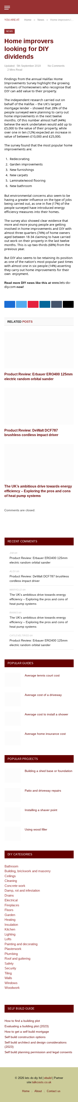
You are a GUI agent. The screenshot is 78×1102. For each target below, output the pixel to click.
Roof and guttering (17, 958)
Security (10, 968)
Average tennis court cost (42, 675)
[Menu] (7, 8)
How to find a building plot (22, 1021)
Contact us (53, 1091)
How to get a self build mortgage (27, 1031)
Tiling (8, 973)
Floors (9, 910)
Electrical (11, 900)
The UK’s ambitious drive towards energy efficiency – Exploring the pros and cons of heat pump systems (38, 491)
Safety (9, 963)
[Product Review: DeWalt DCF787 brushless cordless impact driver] (39, 406)
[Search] (72, 8)
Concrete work (15, 886)
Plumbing (11, 954)
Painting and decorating (21, 944)
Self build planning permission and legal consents (38, 1052)
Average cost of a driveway (43, 695)
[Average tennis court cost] (13, 680)
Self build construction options (25, 1037)
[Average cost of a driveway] (13, 699)
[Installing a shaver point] (13, 814)
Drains (9, 895)
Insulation (11, 924)
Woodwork (12, 987)
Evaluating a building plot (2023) (27, 1026)
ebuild (48, 1078)
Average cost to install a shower (46, 714)
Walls (8, 978)
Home (25, 1091)
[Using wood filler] (13, 834)
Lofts (8, 939)
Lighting (10, 934)
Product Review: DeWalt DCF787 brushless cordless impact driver (39, 579)
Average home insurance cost (45, 733)
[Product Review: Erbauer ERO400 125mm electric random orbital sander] (39, 350)
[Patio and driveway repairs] (13, 795)
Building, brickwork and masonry (28, 871)
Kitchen (10, 929)
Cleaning (11, 881)
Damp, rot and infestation (22, 890)
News (9, 31)
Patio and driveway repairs (43, 790)
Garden (10, 915)
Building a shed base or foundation (48, 771)
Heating (10, 919)
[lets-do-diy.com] (39, 8)
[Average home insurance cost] (13, 738)
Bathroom (11, 866)
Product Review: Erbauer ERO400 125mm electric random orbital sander (39, 560)
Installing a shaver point (41, 810)
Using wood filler (36, 829)
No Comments (56, 65)
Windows (11, 983)
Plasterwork (13, 949)
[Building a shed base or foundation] (13, 775)
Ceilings (10, 876)
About (38, 1091)
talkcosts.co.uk (41, 1082)
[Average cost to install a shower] (13, 719)
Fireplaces (12, 905)
